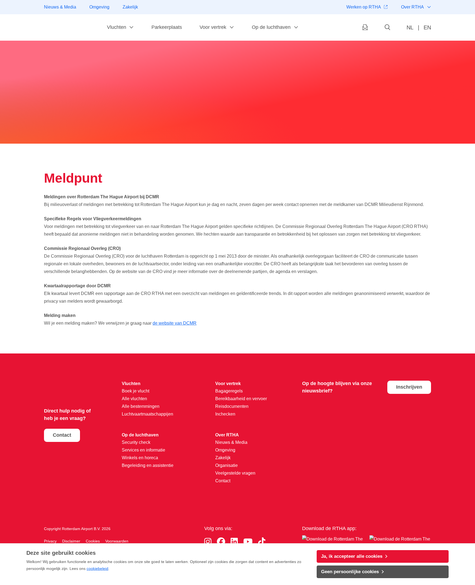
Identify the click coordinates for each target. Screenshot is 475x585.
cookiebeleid (97, 568)
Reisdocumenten (231, 406)
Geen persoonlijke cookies (350, 571)
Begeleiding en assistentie (147, 465)
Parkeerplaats (166, 27)
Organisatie (226, 465)
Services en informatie (143, 450)
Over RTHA (412, 7)
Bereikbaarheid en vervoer (241, 398)
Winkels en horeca (140, 457)
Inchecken (225, 414)
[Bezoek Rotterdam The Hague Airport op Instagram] (207, 541)
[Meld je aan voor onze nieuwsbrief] (365, 27)
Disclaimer (71, 541)
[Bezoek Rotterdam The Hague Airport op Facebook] (221, 541)
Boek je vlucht (135, 391)
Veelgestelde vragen (235, 473)
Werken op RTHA (363, 7)
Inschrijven (409, 387)
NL (410, 27)
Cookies (93, 541)
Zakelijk (130, 7)
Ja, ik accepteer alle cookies (351, 556)
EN (427, 27)
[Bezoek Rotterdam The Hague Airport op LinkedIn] (234, 541)
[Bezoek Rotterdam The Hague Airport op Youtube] (248, 541)
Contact (62, 435)
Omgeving (99, 7)
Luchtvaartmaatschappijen (147, 414)
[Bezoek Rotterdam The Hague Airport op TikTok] (261, 541)
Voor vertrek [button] (213, 27)
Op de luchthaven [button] (271, 27)
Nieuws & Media (60, 7)
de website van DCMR (175, 323)
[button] (388, 27)
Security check (136, 442)
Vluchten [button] (116, 27)
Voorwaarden (116, 541)
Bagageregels (229, 391)
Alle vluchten (134, 398)
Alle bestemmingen (140, 406)
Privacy (50, 541)
